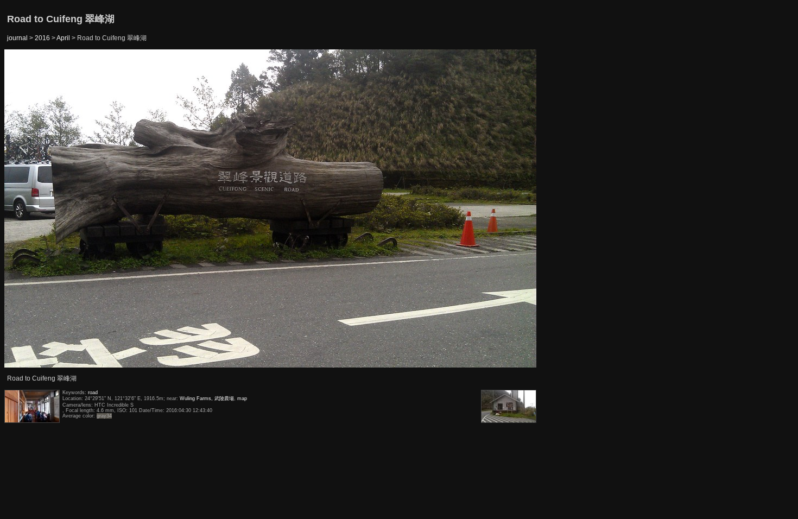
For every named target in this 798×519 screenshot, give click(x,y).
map (242, 398)
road (93, 392)
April (63, 38)
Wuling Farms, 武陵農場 (207, 398)
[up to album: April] (270, 77)
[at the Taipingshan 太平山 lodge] (32, 209)
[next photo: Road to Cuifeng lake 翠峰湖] (509, 209)
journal (17, 38)
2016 (42, 38)
